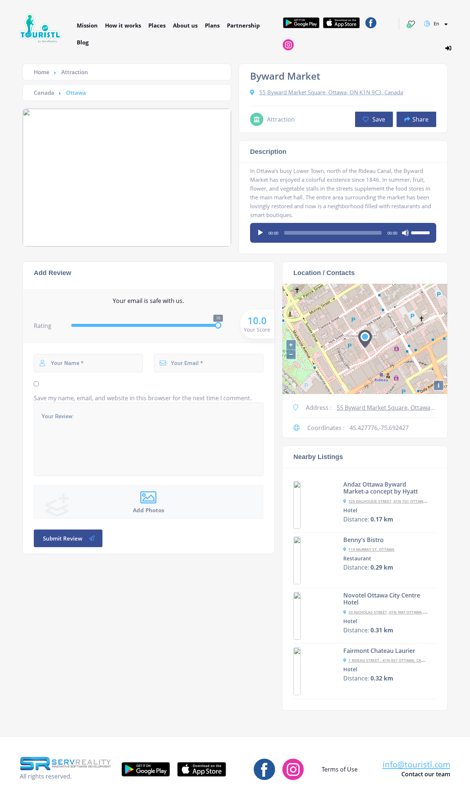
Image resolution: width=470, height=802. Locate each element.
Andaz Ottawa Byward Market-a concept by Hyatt (380, 488)
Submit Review (62, 538)
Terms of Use (340, 769)
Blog (82, 42)
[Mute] (405, 232)
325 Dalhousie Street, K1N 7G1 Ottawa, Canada (395, 501)
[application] (343, 230)
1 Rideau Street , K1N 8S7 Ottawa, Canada (390, 660)
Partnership (243, 25)
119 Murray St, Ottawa (371, 549)
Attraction (74, 72)
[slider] (421, 232)
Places (157, 25)
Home (42, 72)
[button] (416, 764)
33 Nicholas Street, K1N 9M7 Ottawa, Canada (394, 612)
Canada (44, 92)
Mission (87, 25)
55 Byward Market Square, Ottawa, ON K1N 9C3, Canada (331, 92)
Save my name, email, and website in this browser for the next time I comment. (143, 398)
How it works (123, 25)
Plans (212, 25)
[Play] (260, 232)
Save (378, 119)
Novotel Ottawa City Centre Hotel (381, 599)
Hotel (350, 510)
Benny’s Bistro (363, 540)
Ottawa (76, 92)
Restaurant (357, 558)
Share (420, 119)
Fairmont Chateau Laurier (379, 651)
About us (185, 25)
